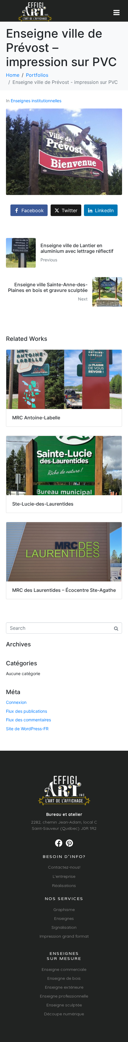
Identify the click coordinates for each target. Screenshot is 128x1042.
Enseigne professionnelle (64, 996)
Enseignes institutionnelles (36, 100)
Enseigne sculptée (64, 1005)
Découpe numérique (64, 1014)
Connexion (16, 702)
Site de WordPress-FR (27, 728)
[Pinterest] (69, 843)
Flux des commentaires (28, 719)
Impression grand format (64, 936)
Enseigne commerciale (64, 969)
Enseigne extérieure (64, 987)
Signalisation (64, 927)
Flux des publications (26, 711)
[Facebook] (59, 843)
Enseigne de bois (64, 978)
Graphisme (64, 909)
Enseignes (64, 918)
